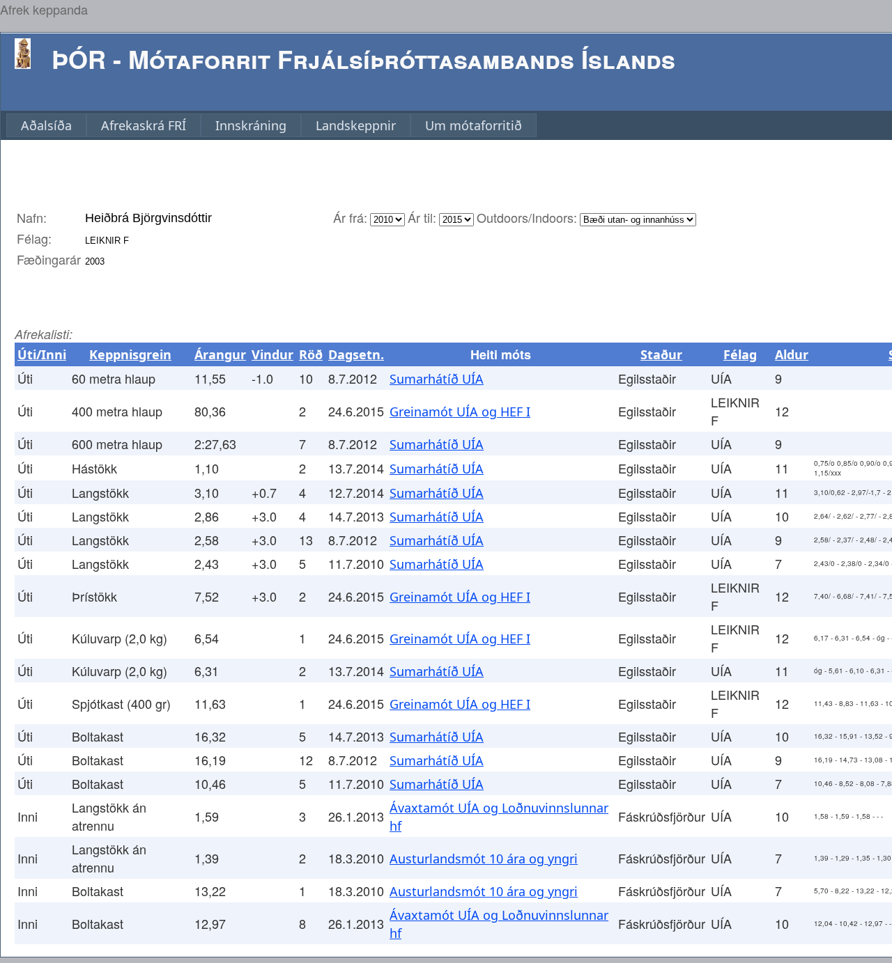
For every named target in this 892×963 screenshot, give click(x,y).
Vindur (272, 354)
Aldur (791, 354)
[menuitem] (46, 125)
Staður (661, 354)
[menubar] (271, 125)
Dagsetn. (356, 354)
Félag (740, 354)
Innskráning (250, 125)
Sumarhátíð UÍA (437, 378)
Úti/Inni (41, 354)
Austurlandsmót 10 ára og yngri (484, 858)
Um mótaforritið (473, 125)
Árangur (220, 354)
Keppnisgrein (130, 354)
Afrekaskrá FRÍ (143, 125)
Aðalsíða (46, 125)
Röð (311, 354)
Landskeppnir (356, 125)
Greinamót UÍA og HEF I (460, 411)
